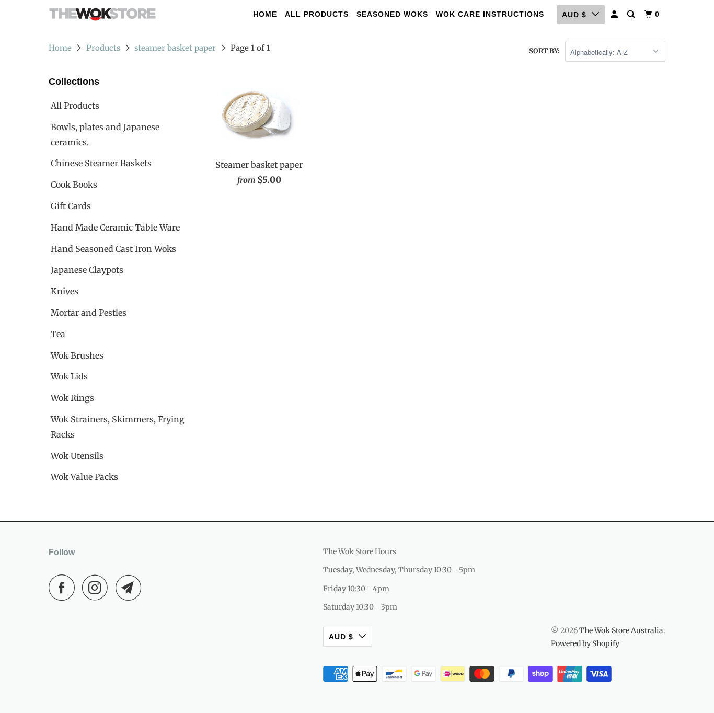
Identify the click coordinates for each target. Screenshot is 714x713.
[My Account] (615, 14)
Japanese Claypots (87, 269)
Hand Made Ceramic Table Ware (115, 227)
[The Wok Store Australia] (102, 14)
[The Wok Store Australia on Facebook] (64, 587)
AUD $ (574, 14)
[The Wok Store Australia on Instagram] (97, 587)
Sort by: (544, 51)
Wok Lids (69, 376)
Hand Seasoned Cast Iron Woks (113, 249)
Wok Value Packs (84, 477)
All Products (317, 14)
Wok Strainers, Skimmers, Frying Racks (118, 427)
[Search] (632, 14)
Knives (64, 291)
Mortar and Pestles (88, 312)
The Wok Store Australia (621, 630)
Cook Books (74, 184)
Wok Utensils (77, 456)
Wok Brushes (77, 355)
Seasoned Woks (392, 14)
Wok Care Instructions (490, 14)
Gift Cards (71, 206)
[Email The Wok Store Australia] (131, 587)
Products (103, 48)
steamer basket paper (175, 48)
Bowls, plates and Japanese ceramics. (105, 134)
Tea (58, 334)
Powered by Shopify (585, 643)
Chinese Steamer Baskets (101, 163)
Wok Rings (72, 398)
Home (265, 14)
